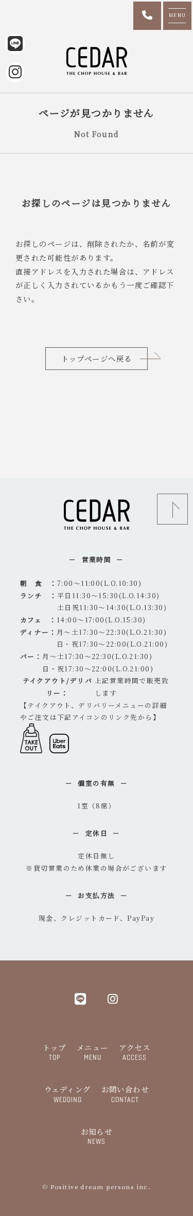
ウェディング (67, 1093)
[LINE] (80, 998)
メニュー (93, 1051)
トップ (54, 1051)
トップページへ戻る (96, 358)
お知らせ (97, 1135)
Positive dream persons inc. (100, 1187)
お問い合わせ (125, 1093)
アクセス (135, 1051)
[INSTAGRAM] (113, 998)
